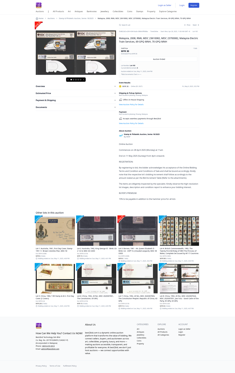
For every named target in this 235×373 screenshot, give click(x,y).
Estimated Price (43, 93)
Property (140, 343)
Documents (41, 107)
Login (182, 5)
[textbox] (159, 171)
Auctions (51, 18)
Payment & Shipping (46, 100)
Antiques (140, 332)
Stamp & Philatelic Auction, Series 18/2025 (76, 18)
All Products (162, 332)
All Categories (163, 335)
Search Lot (126, 25)
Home (41, 18)
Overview (40, 86)
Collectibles (141, 338)
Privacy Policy (41, 366)
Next (195, 25)
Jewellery (140, 335)
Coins (139, 341)
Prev (188, 25)
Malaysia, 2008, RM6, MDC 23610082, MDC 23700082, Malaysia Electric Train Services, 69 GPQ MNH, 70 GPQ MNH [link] (144, 18)
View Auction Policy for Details (131, 104)
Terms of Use (55, 366)
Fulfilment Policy (69, 366)
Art (138, 329)
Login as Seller (164, 5)
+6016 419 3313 (48, 346)
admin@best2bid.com (50, 349)
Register (193, 5)
